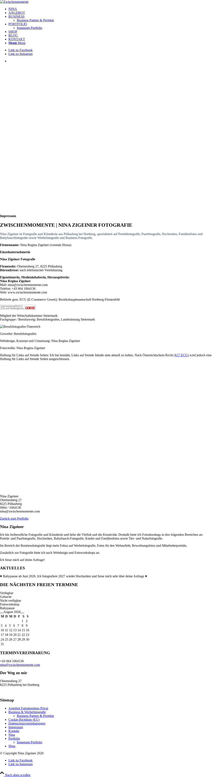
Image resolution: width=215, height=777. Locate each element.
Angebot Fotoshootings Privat (28, 708)
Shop (11, 746)
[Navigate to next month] (22, 613)
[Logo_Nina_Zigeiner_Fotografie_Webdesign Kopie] (14, 2)
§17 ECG (181, 355)
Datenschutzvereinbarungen (26, 723)
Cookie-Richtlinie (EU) (23, 719)
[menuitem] (111, 9)
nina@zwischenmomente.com (20, 665)
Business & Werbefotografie (27, 712)
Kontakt (13, 731)
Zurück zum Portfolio (14, 518)
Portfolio (14, 738)
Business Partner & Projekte (35, 716)
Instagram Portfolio (29, 742)
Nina (11, 734)
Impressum (15, 727)
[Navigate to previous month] (1, 613)
